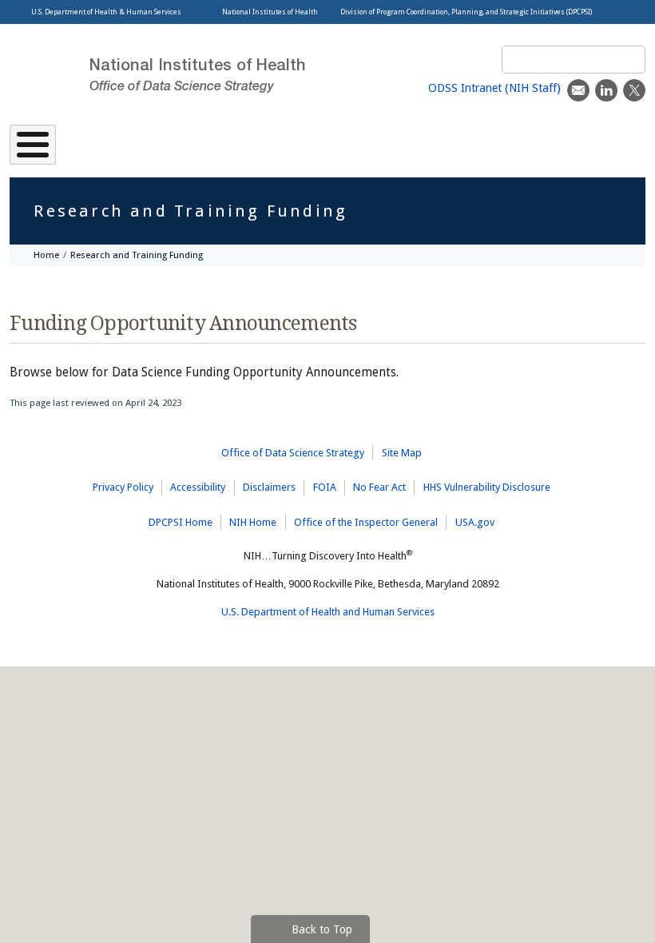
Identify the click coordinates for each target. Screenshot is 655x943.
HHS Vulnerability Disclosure (486, 487)
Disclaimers (269, 487)
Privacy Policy (123, 487)
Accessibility (197, 487)
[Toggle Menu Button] (33, 145)
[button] (310, 929)
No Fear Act (379, 487)
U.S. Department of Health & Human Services (106, 12)
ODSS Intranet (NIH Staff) (494, 88)
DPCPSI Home (180, 522)
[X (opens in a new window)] (634, 90)
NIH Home (252, 522)
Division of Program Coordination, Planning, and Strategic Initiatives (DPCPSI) (466, 12)
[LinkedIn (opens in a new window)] (606, 90)
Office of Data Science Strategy (292, 453)
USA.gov (474, 522)
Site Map (402, 453)
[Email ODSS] (578, 90)
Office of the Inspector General (366, 522)
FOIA (324, 487)
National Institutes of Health (270, 12)
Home (46, 255)
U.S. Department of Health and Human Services (328, 612)
